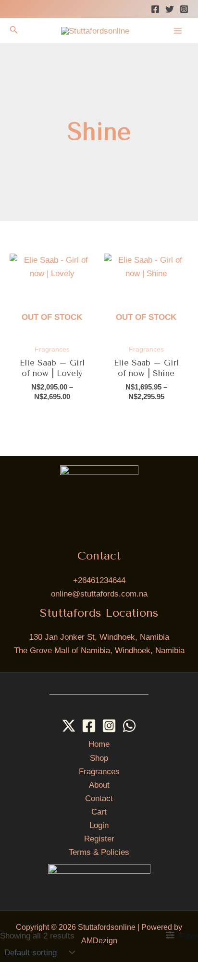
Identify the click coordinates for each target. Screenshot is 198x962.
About (99, 785)
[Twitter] (169, 9)
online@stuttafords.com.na (99, 593)
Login (99, 825)
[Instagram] (184, 9)
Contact (99, 798)
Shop (99, 758)
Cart (99, 811)
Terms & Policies (99, 852)
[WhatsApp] (129, 725)
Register (99, 838)
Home (99, 744)
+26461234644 (99, 580)
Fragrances (99, 771)
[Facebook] (155, 9)
